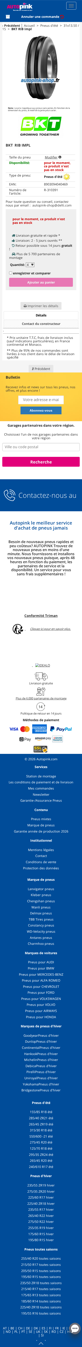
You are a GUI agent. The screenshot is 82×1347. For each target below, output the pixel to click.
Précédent (12, 25)
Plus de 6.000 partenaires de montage (41, 698)
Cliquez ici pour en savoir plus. (50, 629)
